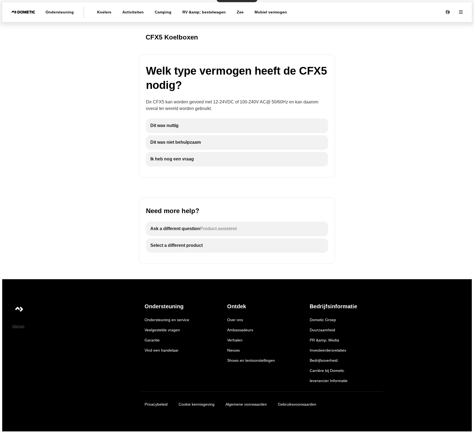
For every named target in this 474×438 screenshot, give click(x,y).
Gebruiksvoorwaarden (297, 404)
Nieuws (233, 350)
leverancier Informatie (329, 380)
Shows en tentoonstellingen (251, 360)
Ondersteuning (60, 12)
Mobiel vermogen (271, 12)
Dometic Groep (323, 320)
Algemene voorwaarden (246, 404)
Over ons (235, 320)
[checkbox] (237, 125)
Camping (163, 12)
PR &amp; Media (324, 340)
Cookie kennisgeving (197, 404)
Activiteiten (133, 12)
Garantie (152, 340)
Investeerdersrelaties (328, 350)
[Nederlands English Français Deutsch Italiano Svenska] (447, 12)
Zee (240, 12)
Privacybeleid (156, 404)
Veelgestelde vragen (162, 330)
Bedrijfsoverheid (324, 360)
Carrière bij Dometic (327, 370)
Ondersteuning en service (167, 320)
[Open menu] (460, 12)
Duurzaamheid (322, 330)
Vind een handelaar (162, 350)
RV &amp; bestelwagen (204, 12)
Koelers (104, 12)
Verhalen (234, 340)
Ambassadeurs (240, 330)
